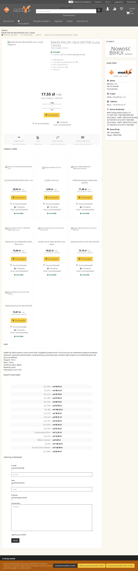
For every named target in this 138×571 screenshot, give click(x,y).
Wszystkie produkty (41, 21)
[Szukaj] (99, 10)
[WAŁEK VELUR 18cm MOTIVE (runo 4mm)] (51, 229)
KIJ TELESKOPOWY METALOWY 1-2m (19, 180)
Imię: (17, 481)
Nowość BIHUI (120, 50)
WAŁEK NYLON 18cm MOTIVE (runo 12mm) (61, 35)
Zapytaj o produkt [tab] (82, 141)
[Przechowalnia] (121, 8)
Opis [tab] (38, 141)
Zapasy (38, 35)
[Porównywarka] (114, 8)
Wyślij (15, 540)
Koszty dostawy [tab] (57, 141)
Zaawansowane (69, 15)
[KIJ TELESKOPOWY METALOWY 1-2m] (18, 167)
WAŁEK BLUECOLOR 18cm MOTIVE (18, 306)
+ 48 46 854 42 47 (118, 104)
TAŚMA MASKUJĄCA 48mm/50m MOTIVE (84, 181)
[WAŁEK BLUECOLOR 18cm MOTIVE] (18, 293)
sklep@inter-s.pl (119, 97)
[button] (98, 2)
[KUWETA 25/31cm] (51, 167)
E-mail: (17, 466)
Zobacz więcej (36, 568)
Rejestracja (131, 2)
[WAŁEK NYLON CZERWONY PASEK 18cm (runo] (18, 229)
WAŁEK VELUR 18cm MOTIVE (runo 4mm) (51, 243)
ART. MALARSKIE (26, 35)
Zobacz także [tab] (19, 141)
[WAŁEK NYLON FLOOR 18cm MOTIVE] (84, 229)
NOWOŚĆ (128, 54)
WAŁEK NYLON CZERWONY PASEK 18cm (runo (18, 243)
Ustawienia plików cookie (65, 565)
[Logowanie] (107, 8)
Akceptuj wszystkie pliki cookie (120, 565)
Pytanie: (19, 496)
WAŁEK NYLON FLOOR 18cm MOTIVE (84, 242)
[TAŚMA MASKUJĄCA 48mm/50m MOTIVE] (84, 167)
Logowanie (118, 2)
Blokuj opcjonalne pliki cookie (92, 565)
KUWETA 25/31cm (52, 180)
